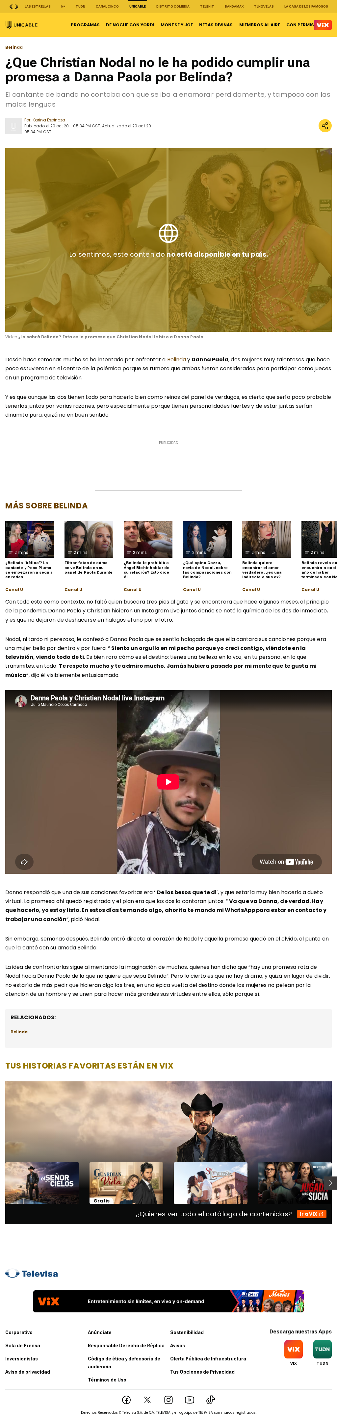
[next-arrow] (330, 1183)
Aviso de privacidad (27, 1372)
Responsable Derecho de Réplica (126, 1345)
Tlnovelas (264, 6)
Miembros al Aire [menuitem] (259, 25)
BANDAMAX (234, 6)
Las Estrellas (38, 6)
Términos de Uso (107, 1379)
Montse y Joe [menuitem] (177, 25)
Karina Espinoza (49, 120)
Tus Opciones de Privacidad (202, 1372)
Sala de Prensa (22, 1345)
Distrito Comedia (173, 6)
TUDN (80, 6)
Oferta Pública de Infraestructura (208, 1358)
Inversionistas (21, 1358)
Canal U (14, 589)
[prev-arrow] (1, 1183)
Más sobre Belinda (46, 505)
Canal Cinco (107, 6)
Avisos (177, 1345)
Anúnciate (100, 1332)
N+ (63, 6)
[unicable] (21, 25)
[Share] (325, 125)
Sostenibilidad (187, 1332)
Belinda (14, 47)
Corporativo (19, 1332)
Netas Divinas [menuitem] (216, 25)
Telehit (207, 6)
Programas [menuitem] (85, 25)
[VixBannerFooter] (168, 1301)
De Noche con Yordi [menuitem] (130, 25)
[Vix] (323, 25)
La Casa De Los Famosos (306, 6)
